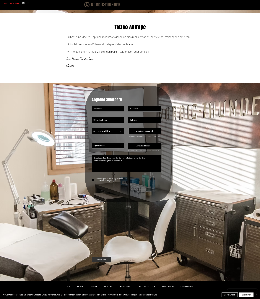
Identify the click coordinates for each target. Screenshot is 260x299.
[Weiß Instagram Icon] (23, 2)
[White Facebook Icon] (28, 2)
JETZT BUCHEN (11, 3)
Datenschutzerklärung (148, 294)
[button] (145, 131)
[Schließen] (256, 294)
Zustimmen (246, 294)
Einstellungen (229, 294)
